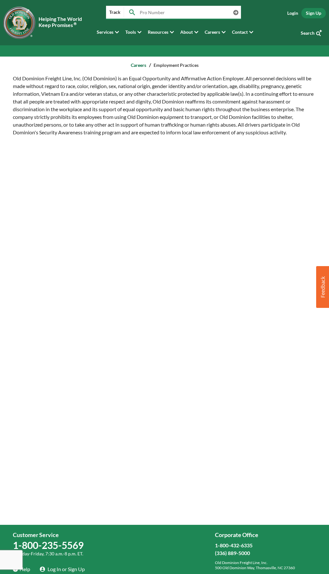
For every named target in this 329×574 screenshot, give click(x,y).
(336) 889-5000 (232, 553)
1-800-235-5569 (48, 545)
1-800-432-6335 (234, 545)
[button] (322, 287)
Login (292, 13)
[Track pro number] (132, 13)
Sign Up (313, 13)
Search (308, 33)
